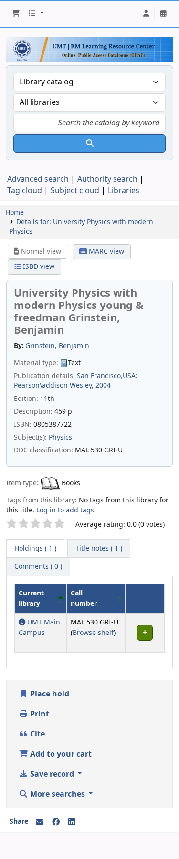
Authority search (107, 179)
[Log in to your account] (146, 14)
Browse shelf (93, 633)
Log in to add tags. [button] (66, 510)
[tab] (98, 548)
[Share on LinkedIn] (71, 822)
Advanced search (38, 179)
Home (14, 212)
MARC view (105, 251)
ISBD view (37, 267)
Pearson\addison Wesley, (54, 385)
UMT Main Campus (39, 627)
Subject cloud (75, 190)
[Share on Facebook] (56, 822)
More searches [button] (57, 794)
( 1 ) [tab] (35, 548)
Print (38, 714)
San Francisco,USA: (107, 376)
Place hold (48, 694)
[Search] (89, 143)
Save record (52, 774)
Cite (36, 734)
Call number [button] (84, 598)
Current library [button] (31, 598)
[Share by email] (40, 822)
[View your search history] (163, 14)
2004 (103, 385)
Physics (60, 437)
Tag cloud (24, 190)
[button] (16, 14)
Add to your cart (60, 754)
